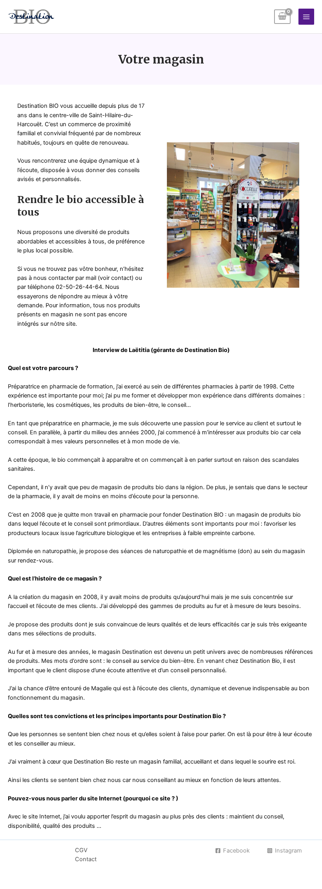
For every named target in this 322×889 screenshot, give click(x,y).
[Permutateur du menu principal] (306, 16)
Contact (86, 859)
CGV (81, 850)
